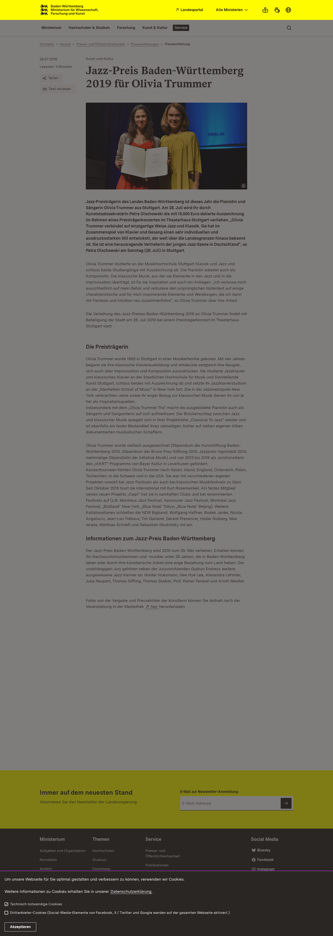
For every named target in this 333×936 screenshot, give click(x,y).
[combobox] (232, 10)
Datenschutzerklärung (131, 891)
